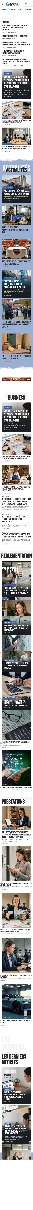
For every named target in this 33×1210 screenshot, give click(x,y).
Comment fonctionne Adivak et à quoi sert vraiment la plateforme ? (16, 976)
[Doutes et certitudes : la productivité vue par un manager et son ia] (16, 215)
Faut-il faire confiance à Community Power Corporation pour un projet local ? (16, 324)
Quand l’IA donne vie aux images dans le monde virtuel (16, 788)
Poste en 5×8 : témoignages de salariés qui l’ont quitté (16, 192)
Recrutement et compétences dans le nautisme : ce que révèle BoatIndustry (15, 519)
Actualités (4, 66)
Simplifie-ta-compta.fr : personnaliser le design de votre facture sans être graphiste (16, 44)
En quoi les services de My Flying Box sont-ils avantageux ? (16, 357)
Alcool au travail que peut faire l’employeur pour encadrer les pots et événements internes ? (16, 148)
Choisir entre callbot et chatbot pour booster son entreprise (15, 743)
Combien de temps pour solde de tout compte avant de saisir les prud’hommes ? (16, 628)
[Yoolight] (13, 4)
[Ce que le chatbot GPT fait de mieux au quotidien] (16, 678)
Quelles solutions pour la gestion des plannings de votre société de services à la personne (16, 61)
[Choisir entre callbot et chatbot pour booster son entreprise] (16, 722)
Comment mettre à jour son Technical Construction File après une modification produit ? (16, 703)
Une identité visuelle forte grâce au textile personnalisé (16, 262)
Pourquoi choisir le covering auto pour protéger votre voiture (15, 284)
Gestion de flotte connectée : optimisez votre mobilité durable (16, 1022)
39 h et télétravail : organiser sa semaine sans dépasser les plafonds (16, 665)
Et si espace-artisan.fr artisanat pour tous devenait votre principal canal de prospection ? (16, 489)
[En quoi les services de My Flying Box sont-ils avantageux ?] (16, 344)
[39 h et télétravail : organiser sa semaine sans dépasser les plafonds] (16, 654)
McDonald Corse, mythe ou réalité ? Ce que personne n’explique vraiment (16, 535)
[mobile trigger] (3, 4)
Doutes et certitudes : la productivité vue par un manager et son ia (16, 230)
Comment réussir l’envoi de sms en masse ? (15, 36)
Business (4, 32)
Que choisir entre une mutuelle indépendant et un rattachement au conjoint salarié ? (16, 121)
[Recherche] (26, 4)
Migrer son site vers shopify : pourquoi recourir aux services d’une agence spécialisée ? (14, 28)
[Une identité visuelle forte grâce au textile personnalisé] (16, 249)
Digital (3, 38)
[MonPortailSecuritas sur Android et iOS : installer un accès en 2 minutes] (16, 863)
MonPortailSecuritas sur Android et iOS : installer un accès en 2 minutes (16, 884)
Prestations (10, 66)
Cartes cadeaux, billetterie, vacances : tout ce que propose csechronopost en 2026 (15, 931)
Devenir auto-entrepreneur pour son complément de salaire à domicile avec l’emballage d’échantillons (16, 501)
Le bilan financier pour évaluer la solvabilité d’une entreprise (13, 52)
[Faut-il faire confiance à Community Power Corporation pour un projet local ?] (16, 309)
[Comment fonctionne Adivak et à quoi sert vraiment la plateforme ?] (16, 955)
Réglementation (7, 144)
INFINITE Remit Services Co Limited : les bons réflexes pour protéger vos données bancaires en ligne (16, 835)
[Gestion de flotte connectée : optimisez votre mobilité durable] (16, 1001)
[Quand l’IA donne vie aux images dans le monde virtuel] (16, 768)
